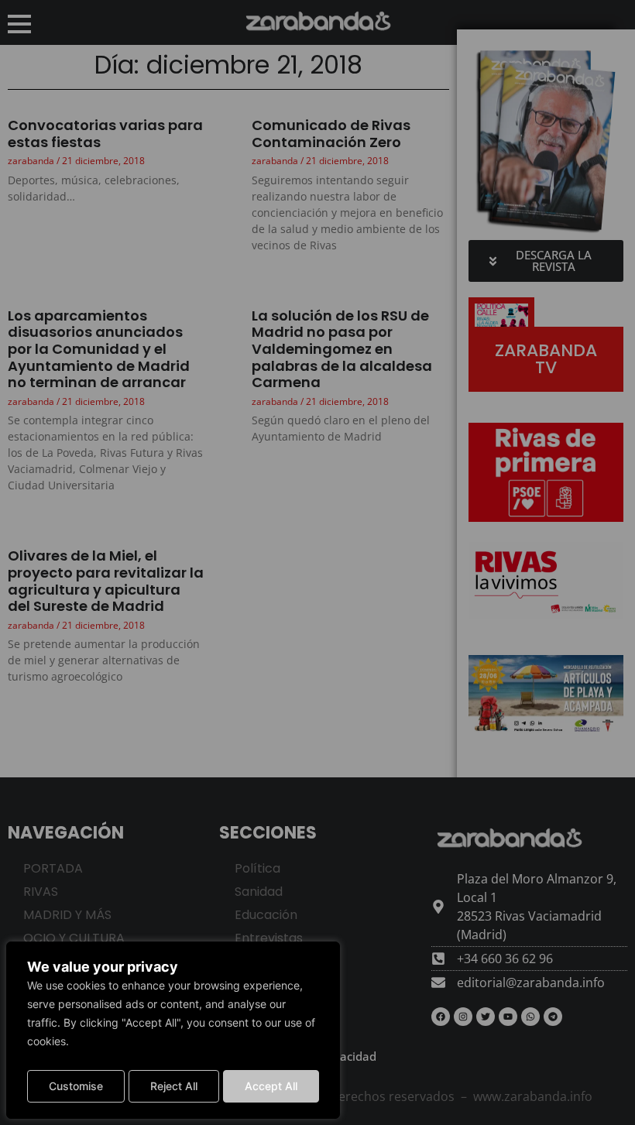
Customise (76, 1085)
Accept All (271, 1085)
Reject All (173, 1085)
